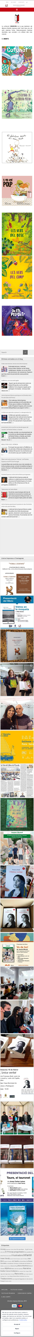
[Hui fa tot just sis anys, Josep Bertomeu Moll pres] (17, 1111)
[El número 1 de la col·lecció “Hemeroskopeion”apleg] (17, 538)
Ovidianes (14, 1231)
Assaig (2, 1209)
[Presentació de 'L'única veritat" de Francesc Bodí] (17, 1010)
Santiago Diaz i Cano (4, 1236)
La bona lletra (22, 1221)
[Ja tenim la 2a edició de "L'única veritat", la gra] (17, 875)
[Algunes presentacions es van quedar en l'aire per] (17, 572)
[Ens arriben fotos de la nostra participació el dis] (17, 976)
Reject (17, 1328)
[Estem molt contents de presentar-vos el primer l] (17, 1179)
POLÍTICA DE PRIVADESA (8, 1253)
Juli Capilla (15, 1221)
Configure (17, 1333)
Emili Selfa (9, 1215)
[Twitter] (20, 1276)
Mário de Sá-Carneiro (17, 1228)
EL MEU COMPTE (5, 1257)
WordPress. (23, 1270)
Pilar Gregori (26, 1231)
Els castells (27, 1212)
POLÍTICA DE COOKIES (16, 1249)
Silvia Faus (26, 1236)
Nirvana (16, 1270)
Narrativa (27, 1228)
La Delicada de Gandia (24, 1223)
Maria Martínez (23, 1226)
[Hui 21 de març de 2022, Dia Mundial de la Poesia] (17, 605)
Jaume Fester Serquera (15, 1218)
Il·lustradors (17, 1215)
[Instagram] (16, 1276)
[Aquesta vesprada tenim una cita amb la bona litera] (17, 1044)
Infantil (27, 1215)
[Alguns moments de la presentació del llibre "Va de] (17, 943)
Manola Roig (14, 1226)
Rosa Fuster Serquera (28, 1234)
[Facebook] (13, 1276)
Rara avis (19, 1234)
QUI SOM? (13, 2)
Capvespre (8, 1209)
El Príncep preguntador (14, 1212)
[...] (8, 373)
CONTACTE (21, 2)
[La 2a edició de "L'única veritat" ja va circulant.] (17, 842)
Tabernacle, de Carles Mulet (9, 468)
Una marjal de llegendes (18, 1239)
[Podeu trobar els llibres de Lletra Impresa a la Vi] (17, 673)
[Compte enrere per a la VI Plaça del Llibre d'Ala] (17, 1145)
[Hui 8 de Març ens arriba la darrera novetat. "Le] (17, 774)
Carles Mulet (13, 1209)
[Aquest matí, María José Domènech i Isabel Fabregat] (17, 639)
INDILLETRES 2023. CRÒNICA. (9, 425)
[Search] (25, 352)
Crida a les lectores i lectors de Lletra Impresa (14, 499)
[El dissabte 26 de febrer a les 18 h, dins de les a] (17, 909)
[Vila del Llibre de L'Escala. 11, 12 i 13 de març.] (17, 707)
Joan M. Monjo (23, 1218)
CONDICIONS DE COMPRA (24, 1253)
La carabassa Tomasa (12, 1223)
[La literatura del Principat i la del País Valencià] (17, 740)
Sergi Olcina (13, 1236)
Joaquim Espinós (7, 1221)
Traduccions (6, 1238)
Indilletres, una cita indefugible (10, 363)
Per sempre (20, 1231)
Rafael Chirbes (11, 1234)
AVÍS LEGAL (4, 1249)
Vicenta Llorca (8, 1241)
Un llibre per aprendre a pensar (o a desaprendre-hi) (16, 394)
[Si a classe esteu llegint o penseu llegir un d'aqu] (17, 808)
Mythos (8, 1228)
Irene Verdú (5, 1218)
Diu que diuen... (21, 1209)
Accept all (17, 1324)
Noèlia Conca (5, 1231)
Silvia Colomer (20, 1236)
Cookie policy (23, 1320)
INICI (7, 2)
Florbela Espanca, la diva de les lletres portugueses (15, 454)
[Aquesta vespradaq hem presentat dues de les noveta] (17, 1078)
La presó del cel (7, 1226)
